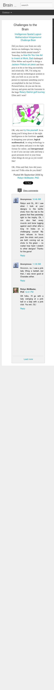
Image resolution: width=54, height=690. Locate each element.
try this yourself (30, 130)
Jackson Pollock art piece (24, 64)
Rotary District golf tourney (32, 91)
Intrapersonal (35, 37)
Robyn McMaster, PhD (28, 177)
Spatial (30, 34)
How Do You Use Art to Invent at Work (27, 57)
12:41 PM (29, 291)
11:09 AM (36, 264)
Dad (31, 58)
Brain (33, 40)
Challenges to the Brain (25, 27)
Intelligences (21, 34)
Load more (28, 359)
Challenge (25, 40)
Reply (22, 255)
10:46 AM (36, 199)
